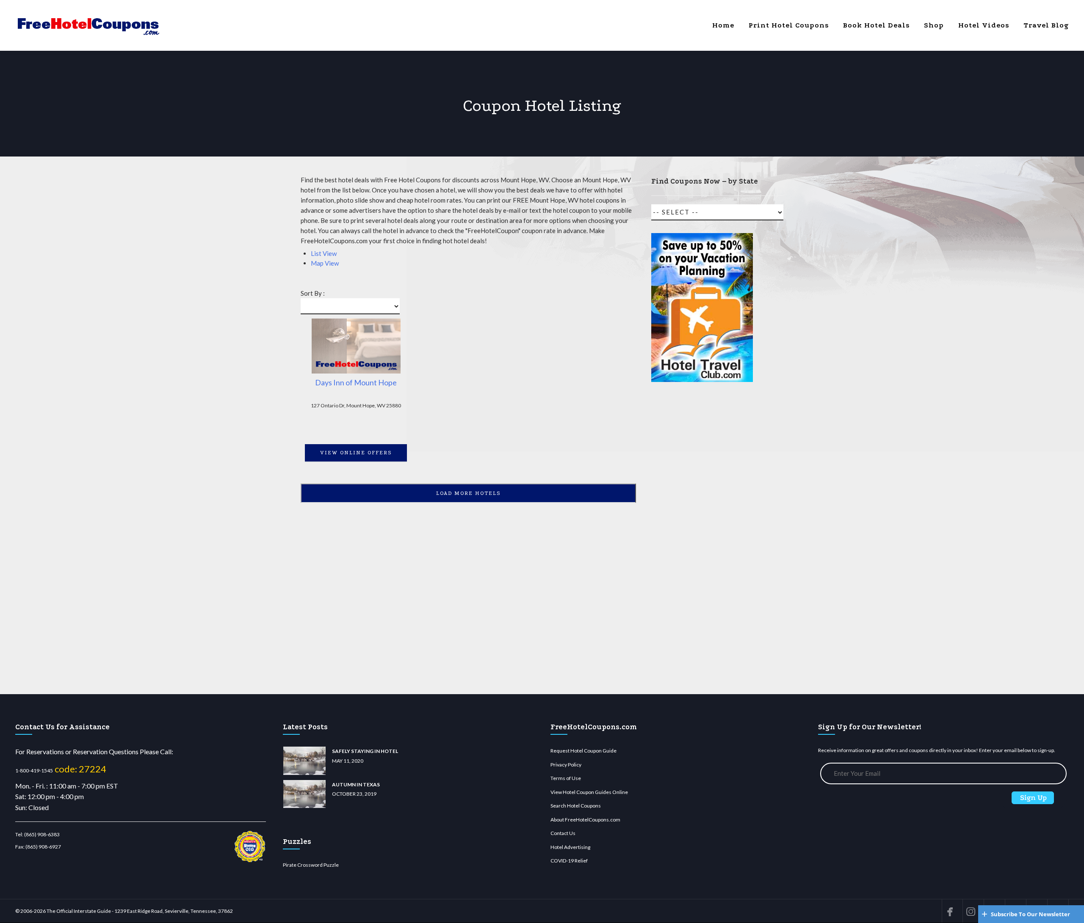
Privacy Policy (565, 764)
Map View (325, 263)
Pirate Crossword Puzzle (311, 865)
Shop (934, 25)
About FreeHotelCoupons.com (585, 819)
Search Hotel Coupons (575, 805)
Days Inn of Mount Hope (356, 382)
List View (324, 253)
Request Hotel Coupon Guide (583, 750)
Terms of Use (565, 778)
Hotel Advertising (570, 847)
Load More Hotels (468, 493)
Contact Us (562, 833)
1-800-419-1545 (34, 770)
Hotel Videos (983, 25)
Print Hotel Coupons (789, 25)
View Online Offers (356, 453)
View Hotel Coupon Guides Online (589, 792)
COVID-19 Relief (569, 860)
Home (723, 25)
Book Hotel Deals (876, 25)
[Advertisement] (702, 541)
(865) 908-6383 (42, 834)
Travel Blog (1046, 25)
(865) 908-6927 (43, 846)
